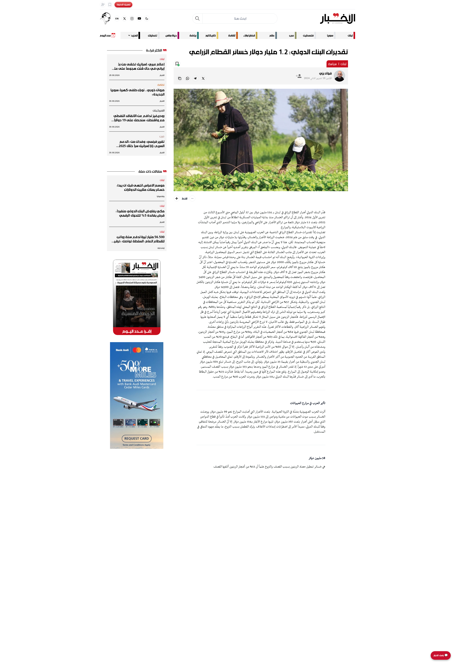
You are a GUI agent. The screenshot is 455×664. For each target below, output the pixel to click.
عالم (271, 35)
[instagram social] (132, 18)
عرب (291, 35)
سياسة (332, 64)
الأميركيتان (158, 110)
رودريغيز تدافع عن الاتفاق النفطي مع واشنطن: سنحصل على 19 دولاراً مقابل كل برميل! (139, 118)
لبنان (350, 35)
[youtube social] (139, 18)
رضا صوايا (160, 196)
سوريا (330, 35)
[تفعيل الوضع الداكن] (147, 18)
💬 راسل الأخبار (440, 655)
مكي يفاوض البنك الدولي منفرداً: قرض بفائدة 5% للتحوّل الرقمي (140, 213)
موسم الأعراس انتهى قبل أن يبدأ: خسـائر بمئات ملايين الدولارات (140, 187)
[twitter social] (124, 18)
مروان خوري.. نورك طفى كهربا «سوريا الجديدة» (137, 92)
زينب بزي (160, 247)
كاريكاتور (210, 35)
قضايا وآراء (249, 35)
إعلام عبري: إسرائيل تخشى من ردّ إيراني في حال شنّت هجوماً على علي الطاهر (137, 66)
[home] (337, 18)
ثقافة (231, 35)
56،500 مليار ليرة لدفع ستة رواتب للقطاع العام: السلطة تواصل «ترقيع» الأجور (137, 239)
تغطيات (152, 35)
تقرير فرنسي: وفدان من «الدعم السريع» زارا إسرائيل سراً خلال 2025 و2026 (141, 143)
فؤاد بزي (325, 73)
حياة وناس (171, 35)
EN (117, 18)
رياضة (192, 35)
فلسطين (308, 35)
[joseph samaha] (107, 18)
